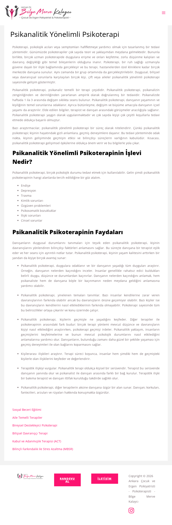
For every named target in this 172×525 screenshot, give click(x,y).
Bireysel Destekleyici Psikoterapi (34, 425)
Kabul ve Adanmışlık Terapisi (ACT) (36, 441)
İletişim (105, 478)
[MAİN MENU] (163, 12)
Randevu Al (67, 480)
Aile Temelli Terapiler (27, 418)
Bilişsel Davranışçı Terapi (30, 433)
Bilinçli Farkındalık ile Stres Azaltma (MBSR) (42, 449)
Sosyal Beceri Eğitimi (26, 410)
